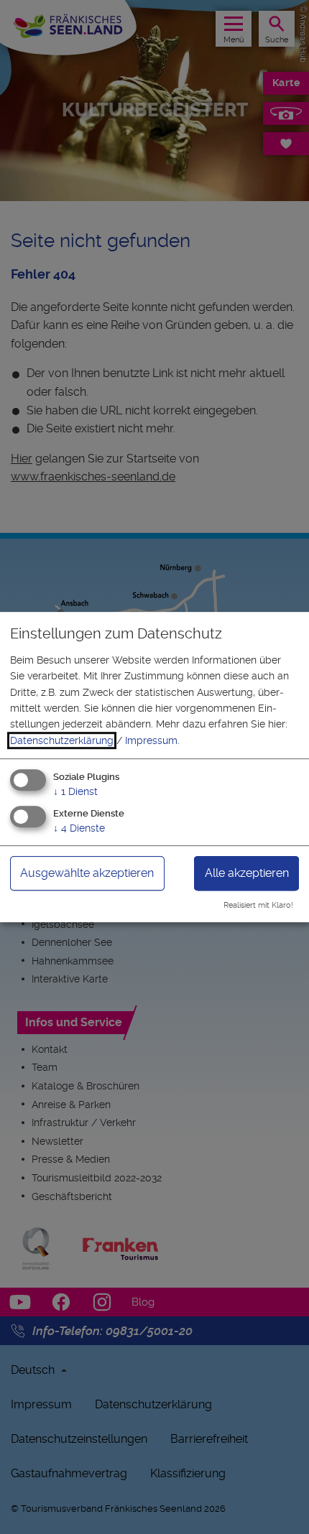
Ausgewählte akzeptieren (87, 873)
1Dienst (75, 791)
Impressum (151, 740)
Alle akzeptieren (247, 873)
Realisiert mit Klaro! (258, 905)
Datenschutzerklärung (62, 740)
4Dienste (79, 828)
